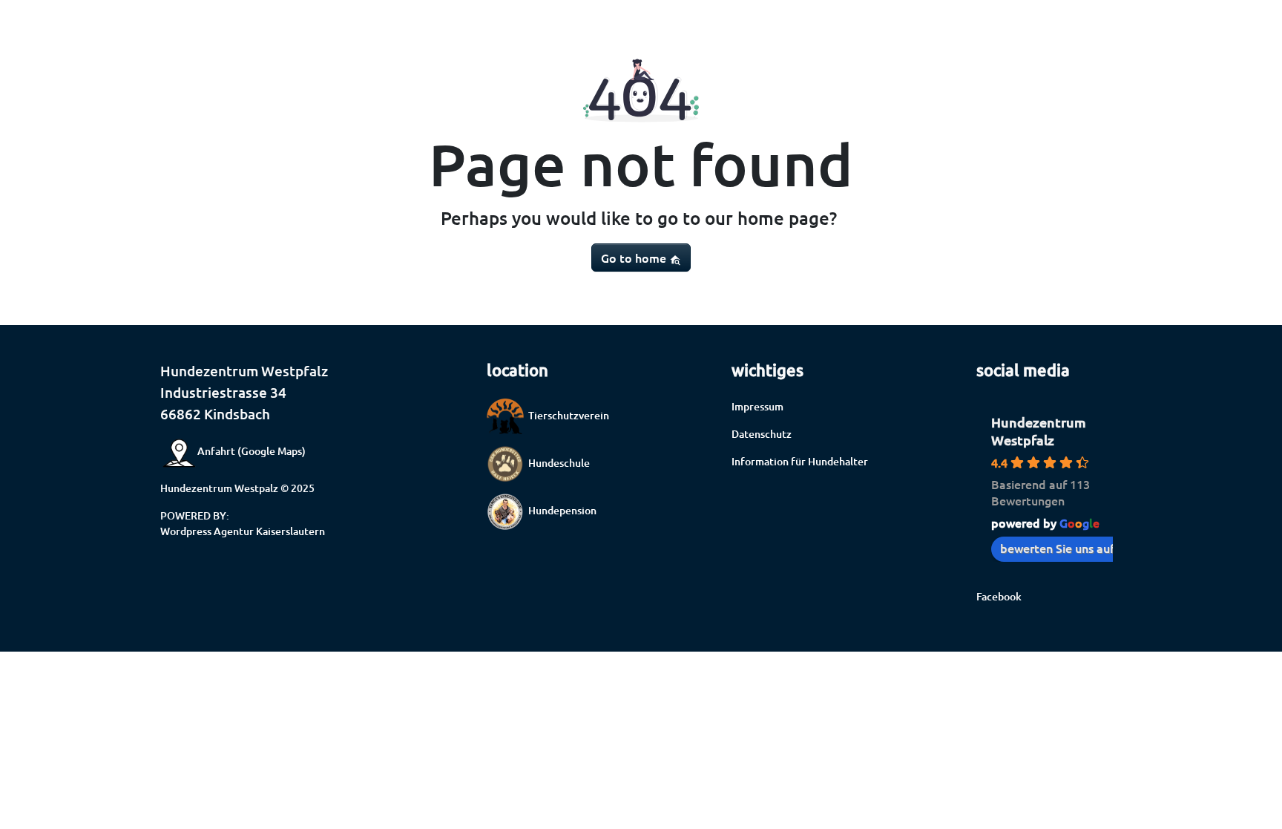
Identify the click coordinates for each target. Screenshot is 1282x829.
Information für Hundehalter (800, 461)
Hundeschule (557, 463)
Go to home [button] (635, 257)
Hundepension (560, 510)
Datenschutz (762, 434)
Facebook (999, 596)
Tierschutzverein (566, 415)
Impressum (757, 406)
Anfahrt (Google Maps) (251, 451)
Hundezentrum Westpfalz (1038, 430)
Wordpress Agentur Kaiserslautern (242, 531)
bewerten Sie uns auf (1057, 548)
